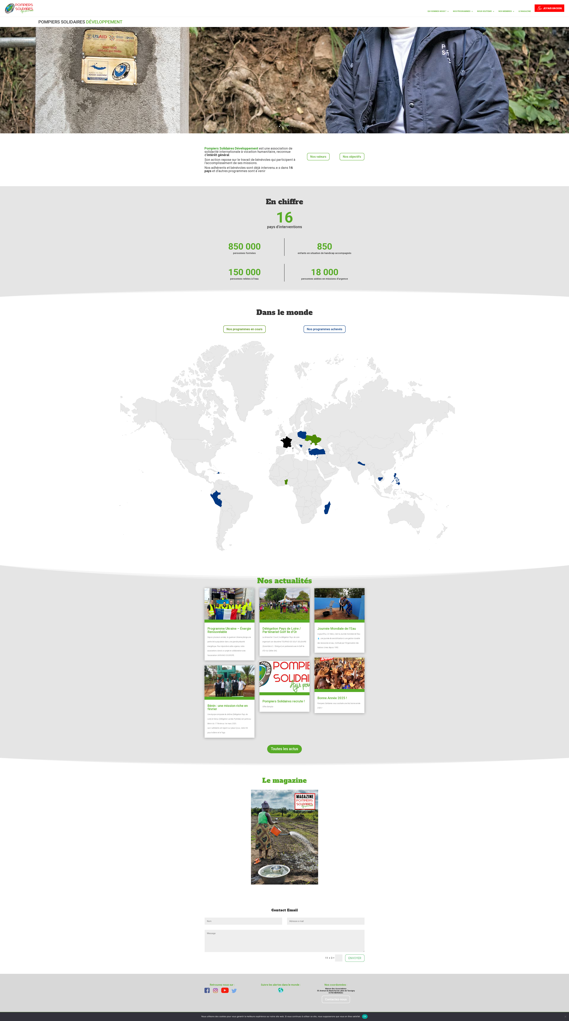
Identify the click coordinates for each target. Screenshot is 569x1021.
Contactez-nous (336, 999)
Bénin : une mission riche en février (227, 707)
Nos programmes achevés (324, 329)
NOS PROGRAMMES (461, 11)
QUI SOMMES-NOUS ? (436, 11)
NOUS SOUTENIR (484, 11)
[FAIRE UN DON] (549, 10)
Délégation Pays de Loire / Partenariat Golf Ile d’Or (281, 630)
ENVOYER (354, 958)
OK (364, 1016)
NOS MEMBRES (505, 11)
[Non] (565, 1016)
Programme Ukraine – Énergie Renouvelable (229, 630)
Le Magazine (524, 11)
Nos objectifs (352, 156)
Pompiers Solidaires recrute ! (283, 701)
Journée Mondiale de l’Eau (336, 628)
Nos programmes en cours (244, 329)
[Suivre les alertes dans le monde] (281, 990)
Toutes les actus (284, 749)
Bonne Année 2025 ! (332, 698)
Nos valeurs (318, 156)
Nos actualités (284, 581)
